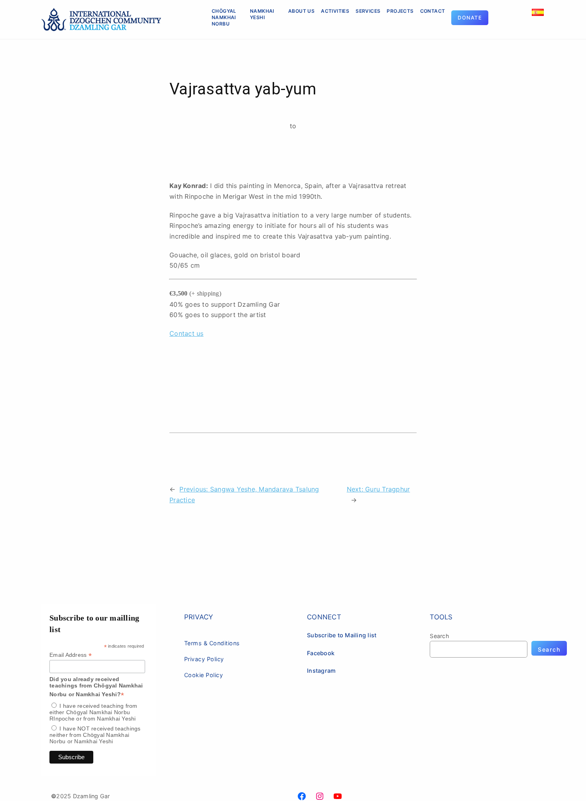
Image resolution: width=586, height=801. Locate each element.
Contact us (186, 333)
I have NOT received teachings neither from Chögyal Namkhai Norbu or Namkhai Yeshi (95, 734)
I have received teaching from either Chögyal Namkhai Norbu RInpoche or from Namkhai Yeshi (93, 712)
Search (439, 636)
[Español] (538, 8)
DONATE (470, 18)
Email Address (70, 655)
